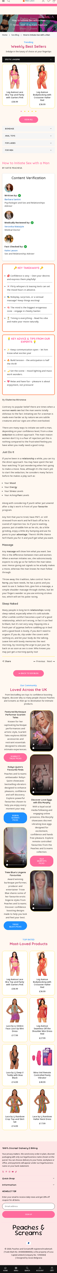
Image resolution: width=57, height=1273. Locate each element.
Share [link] (8, 661)
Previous (40, 661)
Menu (16, 1271)
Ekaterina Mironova (15, 399)
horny (5, 582)
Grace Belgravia (35, 1257)
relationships (37, 609)
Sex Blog (15, 35)
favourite (43, 506)
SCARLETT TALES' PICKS (15, 757)
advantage (22, 534)
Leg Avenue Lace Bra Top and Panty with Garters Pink (14, 95)
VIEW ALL (28, 119)
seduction (7, 434)
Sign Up (28, 1214)
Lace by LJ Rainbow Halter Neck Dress (42, 1117)
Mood (13, 482)
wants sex (15, 410)
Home (4, 35)
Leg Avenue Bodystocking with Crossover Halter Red (42, 96)
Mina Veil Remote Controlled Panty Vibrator (42, 1075)
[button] (21, 111)
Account (40, 1271)
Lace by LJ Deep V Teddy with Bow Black (15, 1075)
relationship (28, 458)
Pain (20, 495)
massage (11, 551)
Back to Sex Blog (29, 673)
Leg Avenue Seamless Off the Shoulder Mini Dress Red (42, 1029)
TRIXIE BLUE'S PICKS (15, 925)
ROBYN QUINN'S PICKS (15, 817)
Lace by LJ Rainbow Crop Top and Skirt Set (14, 1119)
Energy (13, 487)
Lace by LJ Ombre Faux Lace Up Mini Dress (15, 1028)
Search (27, 1271)
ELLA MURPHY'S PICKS (41, 861)
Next (49, 661)
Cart (52, 1271)
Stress (13, 491)
